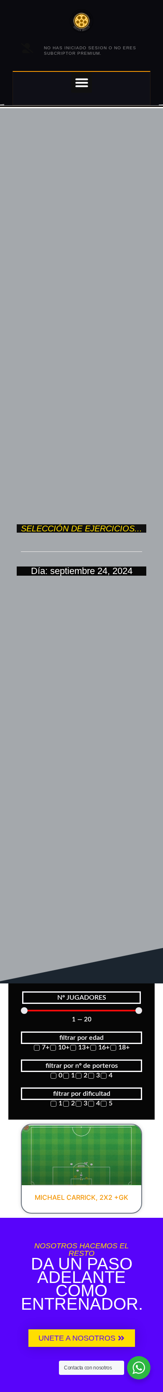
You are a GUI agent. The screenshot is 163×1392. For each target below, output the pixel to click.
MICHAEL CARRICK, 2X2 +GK (81, 1197)
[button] (81, 82)
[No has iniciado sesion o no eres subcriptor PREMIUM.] (27, 48)
